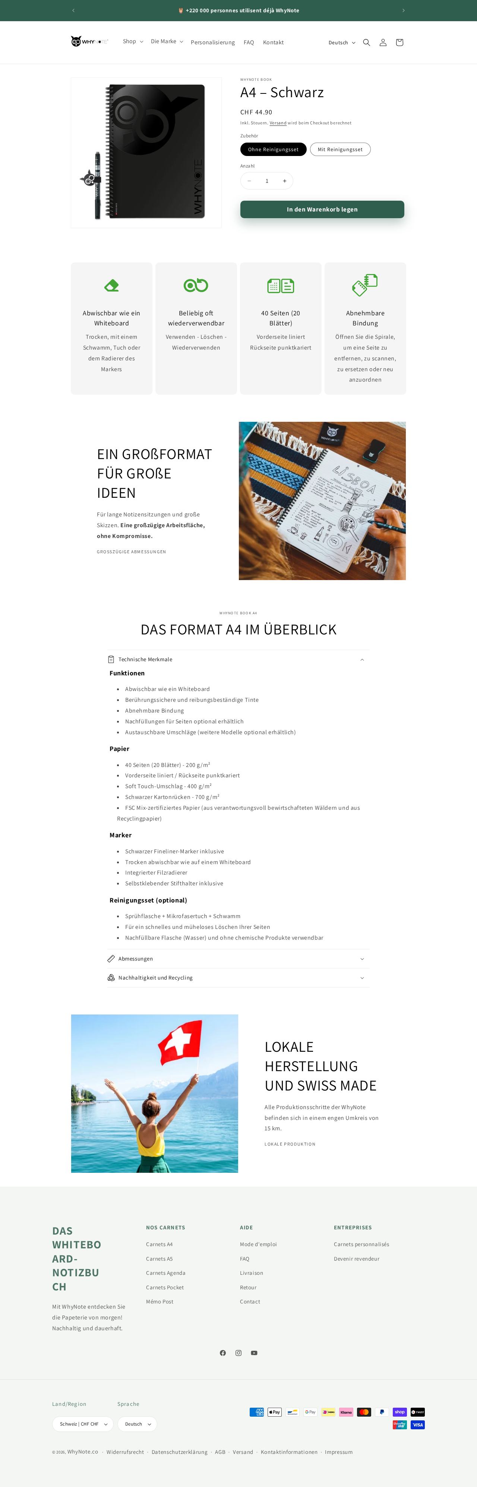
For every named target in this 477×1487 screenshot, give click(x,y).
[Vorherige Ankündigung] (73, 10)
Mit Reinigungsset (340, 149)
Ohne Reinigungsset (273, 149)
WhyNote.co (82, 1451)
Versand (278, 122)
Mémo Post (159, 1301)
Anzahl (247, 166)
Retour (248, 1287)
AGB (220, 1451)
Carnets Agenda (166, 1272)
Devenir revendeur (356, 1258)
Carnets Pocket (165, 1287)
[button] (132, 41)
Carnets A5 (159, 1258)
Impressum (339, 1451)
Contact (250, 1301)
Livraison (251, 1272)
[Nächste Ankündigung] (403, 10)
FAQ (245, 1258)
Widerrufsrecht (125, 1451)
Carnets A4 (159, 1244)
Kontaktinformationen (289, 1451)
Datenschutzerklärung (180, 1451)
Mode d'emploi (258, 1244)
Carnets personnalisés (361, 1244)
